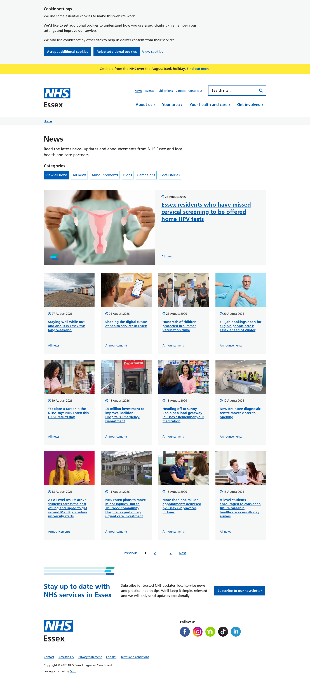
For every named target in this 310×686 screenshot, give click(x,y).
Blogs (127, 175)
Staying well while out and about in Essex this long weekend (66, 326)
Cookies (111, 657)
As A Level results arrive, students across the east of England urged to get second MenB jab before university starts (67, 508)
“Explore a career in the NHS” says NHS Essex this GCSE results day (68, 413)
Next (182, 553)
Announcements (104, 175)
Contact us (195, 91)
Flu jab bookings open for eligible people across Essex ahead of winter (240, 326)
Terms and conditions (135, 657)
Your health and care (208, 104)
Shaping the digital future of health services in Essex (126, 324)
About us (144, 104)
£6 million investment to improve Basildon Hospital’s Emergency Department (124, 415)
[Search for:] (232, 91)
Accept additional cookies (67, 52)
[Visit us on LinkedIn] (236, 632)
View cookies (152, 52)
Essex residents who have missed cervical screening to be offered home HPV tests (206, 211)
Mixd (73, 671)
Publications (165, 91)
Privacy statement (90, 657)
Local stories (170, 175)
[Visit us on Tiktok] (223, 632)
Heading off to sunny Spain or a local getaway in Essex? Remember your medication (183, 415)
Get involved (248, 104)
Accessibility (66, 657)
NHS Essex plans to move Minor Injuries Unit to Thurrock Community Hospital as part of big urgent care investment (125, 508)
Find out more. (198, 69)
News (138, 91)
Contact (49, 657)
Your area (171, 104)
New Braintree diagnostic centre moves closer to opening (240, 413)
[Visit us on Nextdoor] (210, 632)
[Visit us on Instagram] (198, 632)
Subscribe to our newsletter (239, 591)
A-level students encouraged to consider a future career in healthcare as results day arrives (240, 508)
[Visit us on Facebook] (185, 632)
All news (79, 175)
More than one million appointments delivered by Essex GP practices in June (182, 506)
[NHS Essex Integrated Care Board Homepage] (57, 97)
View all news (56, 175)
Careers (180, 91)
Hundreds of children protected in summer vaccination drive (179, 326)
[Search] (261, 91)
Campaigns (146, 175)
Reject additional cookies (117, 52)
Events (149, 91)
